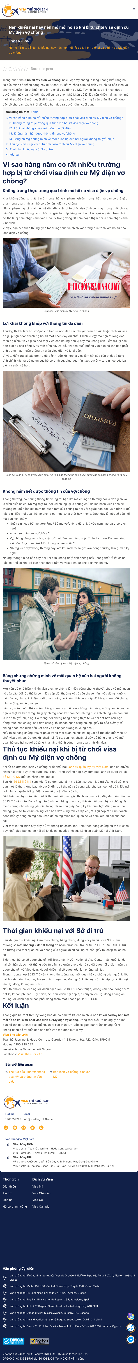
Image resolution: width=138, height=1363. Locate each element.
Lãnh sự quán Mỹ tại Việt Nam (88, 767)
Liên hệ (7, 1200)
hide (35, 112)
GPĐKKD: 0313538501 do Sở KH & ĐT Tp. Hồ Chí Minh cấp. (43, 1358)
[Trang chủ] (27, 1095)
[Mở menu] (134, 10)
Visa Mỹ (37, 1186)
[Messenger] (131, 1340)
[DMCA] (13, 1337)
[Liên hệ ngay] (131, 1328)
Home (13, 47)
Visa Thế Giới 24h (15, 1034)
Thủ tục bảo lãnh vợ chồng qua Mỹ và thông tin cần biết (27, 1076)
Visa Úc (37, 1200)
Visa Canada (40, 1206)
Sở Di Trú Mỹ (11, 777)
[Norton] (40, 1337)
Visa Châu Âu (41, 1193)
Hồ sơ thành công (15, 1206)
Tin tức (24, 47)
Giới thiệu (9, 1186)
